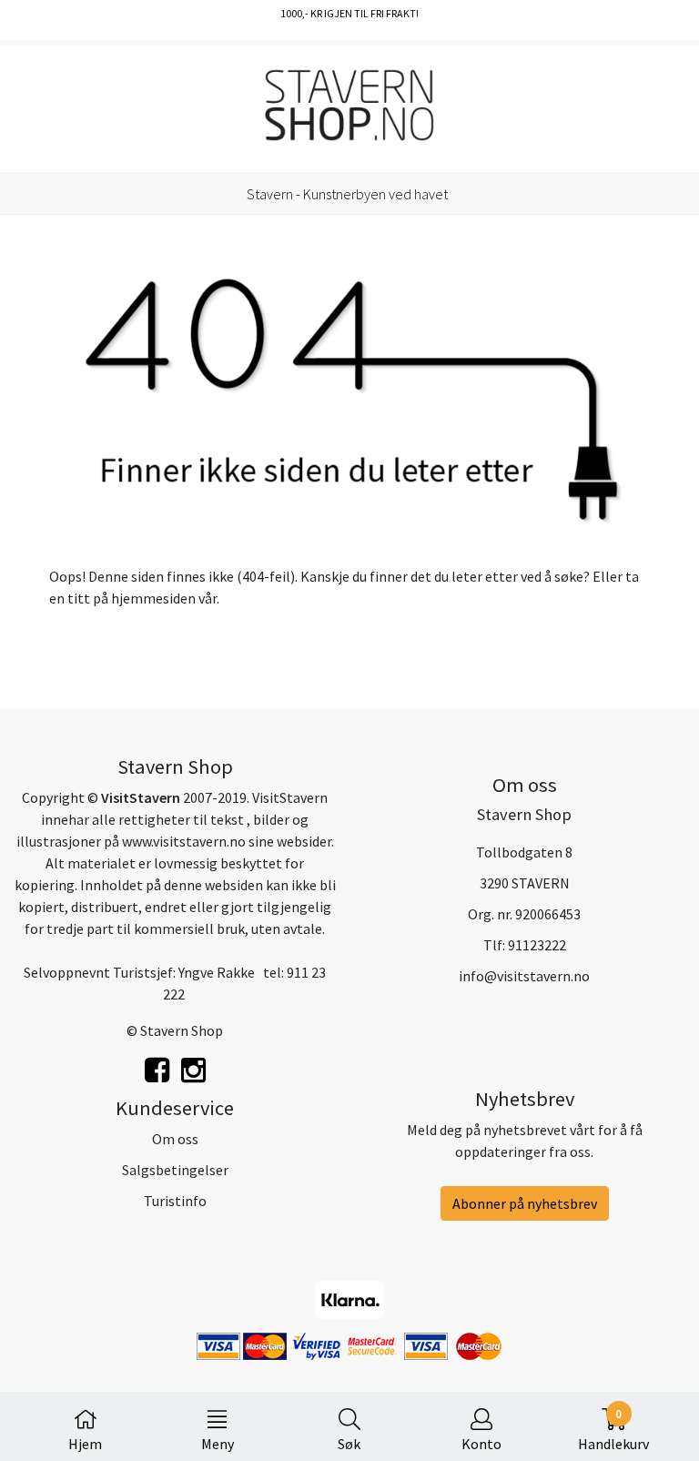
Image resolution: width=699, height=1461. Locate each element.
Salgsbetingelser (175, 1170)
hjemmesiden (153, 598)
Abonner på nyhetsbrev (524, 1203)
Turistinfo (175, 1201)
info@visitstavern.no (524, 976)
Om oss (175, 1139)
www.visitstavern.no (184, 841)
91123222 (537, 945)
